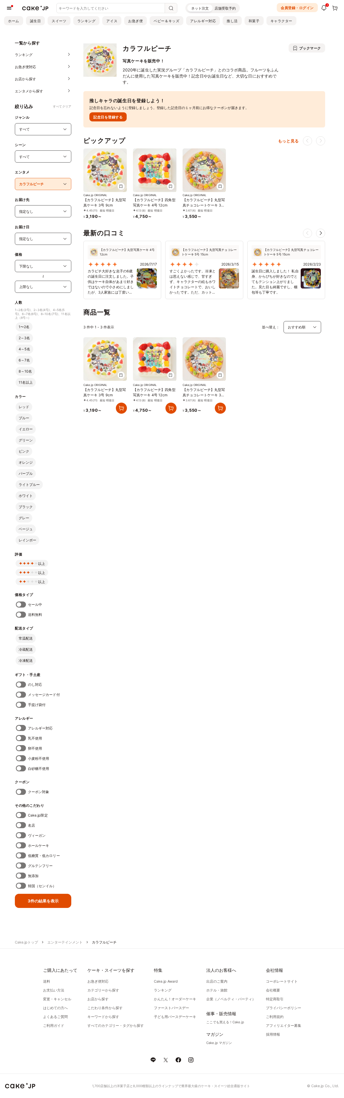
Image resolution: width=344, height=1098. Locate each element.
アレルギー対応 (203, 21)
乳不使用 (35, 738)
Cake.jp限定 (38, 815)
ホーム (13, 21)
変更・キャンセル (57, 999)
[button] (320, 233)
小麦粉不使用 (38, 758)
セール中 (35, 604)
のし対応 (35, 684)
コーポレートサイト (282, 981)
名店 (31, 825)
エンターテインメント (65, 942)
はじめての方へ (55, 1008)
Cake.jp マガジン (219, 1043)
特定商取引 (275, 999)
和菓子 (254, 21)
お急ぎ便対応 (98, 981)
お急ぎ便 (135, 21)
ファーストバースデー (171, 1008)
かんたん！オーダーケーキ (175, 999)
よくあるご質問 (55, 1016)
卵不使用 (35, 748)
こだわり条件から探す (105, 1008)
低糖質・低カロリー (44, 855)
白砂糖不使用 (38, 768)
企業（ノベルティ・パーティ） (231, 999)
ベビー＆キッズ (166, 21)
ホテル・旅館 (216, 990)
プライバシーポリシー (283, 1008)
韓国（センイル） (42, 886)
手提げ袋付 (37, 704)
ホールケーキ (38, 845)
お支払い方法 (53, 990)
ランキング (86, 21)
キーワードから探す (103, 1016)
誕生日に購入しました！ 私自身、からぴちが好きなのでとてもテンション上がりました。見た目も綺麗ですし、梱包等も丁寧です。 (275, 281)
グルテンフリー (40, 866)
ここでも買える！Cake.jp (225, 1022)
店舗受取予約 (225, 8)
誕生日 (35, 21)
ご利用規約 (275, 1016)
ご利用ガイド (53, 1025)
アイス (111, 21)
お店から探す (98, 999)
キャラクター (281, 21)
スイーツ (59, 21)
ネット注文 (200, 8)
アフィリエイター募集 (283, 1025)
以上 (41, 563)
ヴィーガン (37, 835)
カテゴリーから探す (103, 990)
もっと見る (288, 140)
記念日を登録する (108, 117)
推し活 (232, 21)
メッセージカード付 (44, 694)
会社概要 (273, 990)
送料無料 (35, 614)
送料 (46, 981)
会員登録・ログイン (297, 8)
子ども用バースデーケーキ (175, 1016)
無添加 (33, 876)
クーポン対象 (38, 792)
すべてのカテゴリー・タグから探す (115, 1025)
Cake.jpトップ (26, 942)
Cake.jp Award (166, 981)
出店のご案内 (216, 981)
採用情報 (273, 1034)
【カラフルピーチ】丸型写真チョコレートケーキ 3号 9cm (204, 205)
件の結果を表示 (43, 900)
